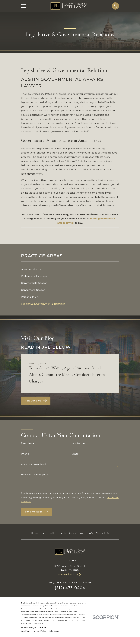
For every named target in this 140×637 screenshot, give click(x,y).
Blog (81, 533)
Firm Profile (49, 533)
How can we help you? (34, 475)
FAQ (90, 533)
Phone (25, 454)
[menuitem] (70, 268)
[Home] (68, 6)
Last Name (78, 443)
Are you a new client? (33, 464)
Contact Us (102, 533)
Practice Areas (67, 533)
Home (35, 533)
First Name (27, 443)
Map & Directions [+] (70, 574)
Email (75, 454)
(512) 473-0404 (70, 588)
